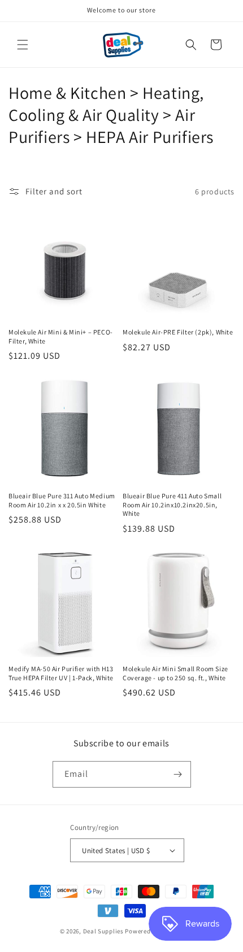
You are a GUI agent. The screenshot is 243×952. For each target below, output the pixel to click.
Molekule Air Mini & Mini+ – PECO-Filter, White (60, 336)
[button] (22, 44)
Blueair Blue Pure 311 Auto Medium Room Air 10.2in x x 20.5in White (61, 500)
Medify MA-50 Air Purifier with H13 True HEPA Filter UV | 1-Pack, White (61, 673)
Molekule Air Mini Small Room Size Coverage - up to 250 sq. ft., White (175, 673)
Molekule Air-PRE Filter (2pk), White (178, 332)
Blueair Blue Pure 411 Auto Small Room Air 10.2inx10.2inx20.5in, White (172, 505)
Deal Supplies (103, 931)
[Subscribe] (178, 774)
